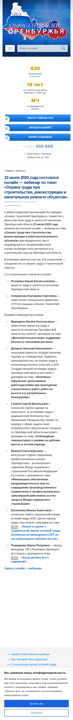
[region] (36, 693)
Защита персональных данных (30, 654)
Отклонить (36, 712)
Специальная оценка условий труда (33, 664)
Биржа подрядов (40, 137)
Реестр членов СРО (40, 118)
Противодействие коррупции (29, 659)
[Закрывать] (69, 670)
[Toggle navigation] (10, 48)
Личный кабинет (40, 127)
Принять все (36, 703)
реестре (36, 76)
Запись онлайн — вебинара (23, 568)
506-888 (38, 146)
